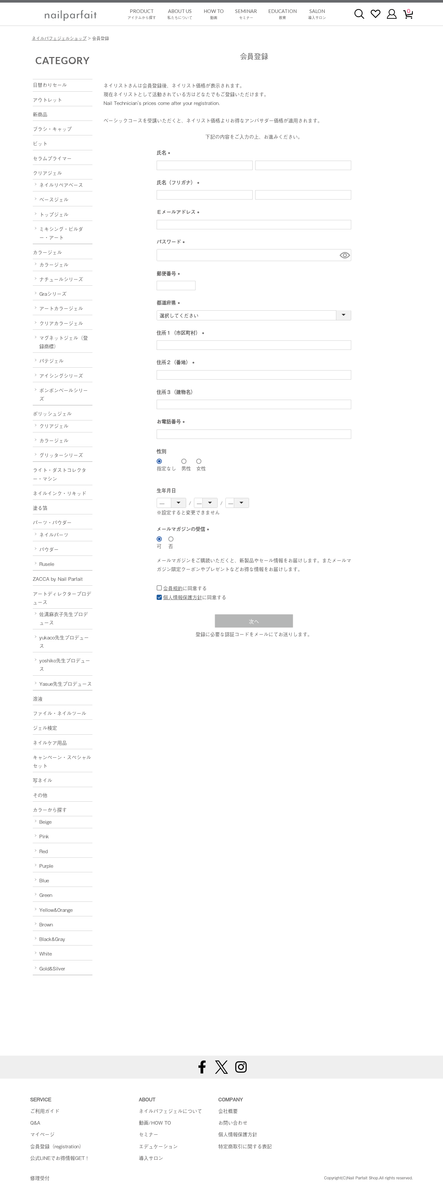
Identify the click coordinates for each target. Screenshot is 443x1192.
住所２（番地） (177, 362)
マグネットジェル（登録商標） (63, 342)
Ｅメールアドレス (179, 212)
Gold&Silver (52, 968)
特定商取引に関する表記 (245, 1146)
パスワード (172, 242)
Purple (46, 865)
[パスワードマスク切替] (344, 255)
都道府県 (170, 303)
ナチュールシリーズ (61, 278)
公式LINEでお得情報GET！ (60, 1157)
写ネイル (42, 780)
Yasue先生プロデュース (65, 683)
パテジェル (51, 360)
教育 (282, 14)
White (45, 953)
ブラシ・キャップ (52, 128)
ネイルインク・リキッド (59, 493)
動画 (214, 14)
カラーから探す (50, 809)
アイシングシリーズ (61, 375)
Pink (44, 836)
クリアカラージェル (61, 323)
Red (43, 850)
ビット (40, 143)
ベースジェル (53, 199)
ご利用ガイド (44, 1110)
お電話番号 (172, 422)
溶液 (37, 698)
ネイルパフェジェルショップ (59, 38)
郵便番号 (170, 273)
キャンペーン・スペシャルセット (62, 761)
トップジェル (53, 214)
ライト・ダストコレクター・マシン (59, 474)
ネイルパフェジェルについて (170, 1110)
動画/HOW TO (155, 1122)
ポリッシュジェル (52, 413)
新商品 (40, 114)
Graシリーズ (52, 293)
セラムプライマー (52, 158)
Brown (46, 924)
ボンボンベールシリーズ (63, 394)
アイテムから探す (141, 14)
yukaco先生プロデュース (64, 641)
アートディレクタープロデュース (62, 597)
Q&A (35, 1122)
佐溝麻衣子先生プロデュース (63, 618)
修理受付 (40, 1177)
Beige (45, 821)
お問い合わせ (232, 1122)
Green (45, 894)
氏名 (165, 153)
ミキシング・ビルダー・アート (61, 233)
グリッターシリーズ (61, 454)
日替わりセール (50, 84)
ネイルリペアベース (61, 184)
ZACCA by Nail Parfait (58, 578)
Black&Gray (52, 938)
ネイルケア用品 (50, 742)
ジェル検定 (45, 727)
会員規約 (173, 587)
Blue (44, 880)
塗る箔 (40, 507)
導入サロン (317, 14)
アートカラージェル (61, 308)
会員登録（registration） (57, 1146)
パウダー (49, 549)
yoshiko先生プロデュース (64, 664)
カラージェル (47, 252)
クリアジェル (47, 172)
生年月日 (166, 490)
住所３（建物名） (176, 391)
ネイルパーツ (53, 534)
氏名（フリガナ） (179, 182)
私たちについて (179, 14)
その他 (40, 794)
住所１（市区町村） (182, 333)
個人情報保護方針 (182, 597)
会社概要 (228, 1110)
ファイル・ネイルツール (59, 712)
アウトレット (47, 99)
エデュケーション (158, 1146)
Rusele (46, 563)
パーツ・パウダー (52, 522)
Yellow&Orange (56, 909)
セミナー (246, 14)
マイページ (42, 1134)
